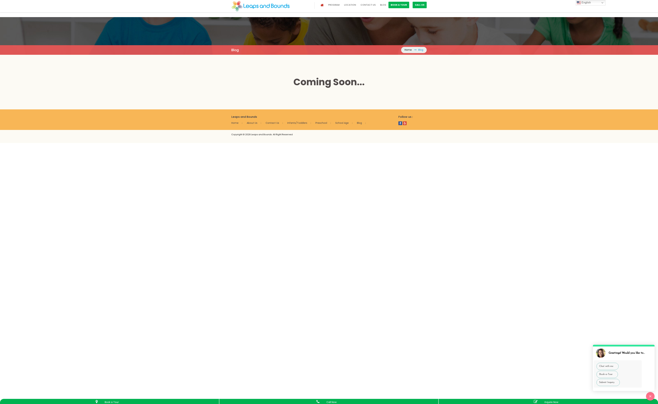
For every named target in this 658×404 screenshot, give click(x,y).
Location (350, 5)
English (586, 2)
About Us (252, 123)
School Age (342, 123)
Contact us (368, 5)
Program (334, 5)
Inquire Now (551, 402)
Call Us (419, 5)
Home (408, 50)
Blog (383, 5)
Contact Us (272, 123)
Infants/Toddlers (297, 123)
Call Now (331, 402)
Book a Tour (399, 5)
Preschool (321, 123)
